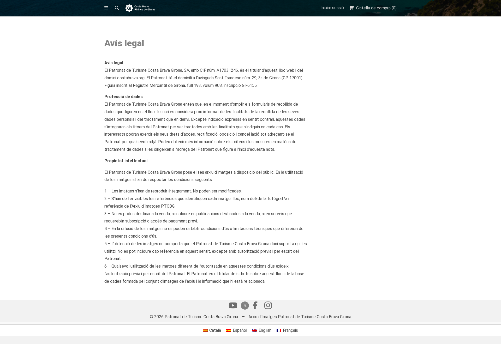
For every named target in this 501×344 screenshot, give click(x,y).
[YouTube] (233, 306)
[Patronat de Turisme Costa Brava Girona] (140, 8)
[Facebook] (255, 306)
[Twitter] (244, 306)
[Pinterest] (268, 306)
